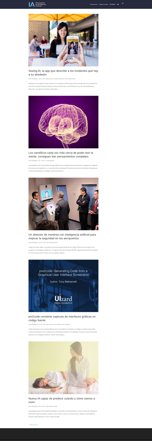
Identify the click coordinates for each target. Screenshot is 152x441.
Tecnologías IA (50, 160)
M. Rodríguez (34, 78)
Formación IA (93, 4)
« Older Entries (33, 425)
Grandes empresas (59, 78)
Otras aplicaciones (70, 78)
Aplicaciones (49, 78)
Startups (67, 324)
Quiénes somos (103, 4)
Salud (55, 406)
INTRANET (113, 4)
